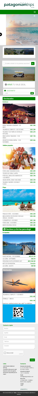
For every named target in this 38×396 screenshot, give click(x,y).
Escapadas (6, 232)
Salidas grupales (8, 145)
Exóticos (5, 102)
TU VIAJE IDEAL (16, 84)
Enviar (32, 360)
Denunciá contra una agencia (9, 371)
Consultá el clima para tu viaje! (10, 369)
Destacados (7, 270)
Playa (4, 187)
